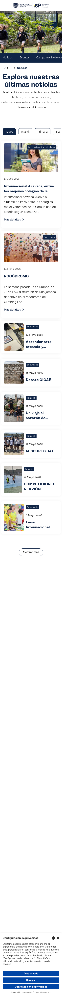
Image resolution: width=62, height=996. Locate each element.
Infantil (25, 131)
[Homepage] (6, 68)
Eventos (25, 57)
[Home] (31, 5)
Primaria (43, 131)
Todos (9, 131)
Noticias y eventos (13, 68)
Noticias (8, 57)
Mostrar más (31, 552)
